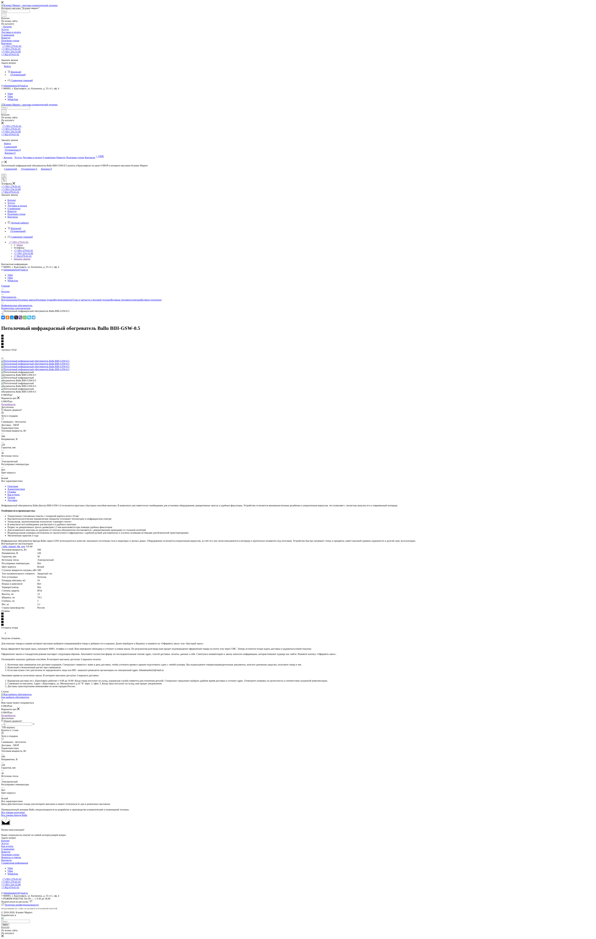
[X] (16, 317)
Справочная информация (14, 863)
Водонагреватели (63, 300)
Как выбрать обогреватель (15, 697)
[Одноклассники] (7, 317)
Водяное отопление (151, 300)
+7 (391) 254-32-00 (11, 51)
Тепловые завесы (27, 300)
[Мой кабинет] (2, 172)
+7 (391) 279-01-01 (11, 46)
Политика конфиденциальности (22, 904)
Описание (12, 486)
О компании (7, 849)
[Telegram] (33, 317)
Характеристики (16, 489)
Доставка (12, 500)
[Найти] (3, 15)
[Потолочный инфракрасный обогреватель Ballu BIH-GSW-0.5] (35, 361)
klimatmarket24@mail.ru (16, 85)
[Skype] (29, 317)
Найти (5, 924)
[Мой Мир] (12, 317)
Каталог (5, 840)
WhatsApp (12, 99)
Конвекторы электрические (15, 308)
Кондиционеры (9, 300)
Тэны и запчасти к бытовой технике (91, 300)
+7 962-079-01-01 (10, 54)
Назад (20, 245)
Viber (10, 93)
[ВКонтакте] (3, 317)
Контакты (6, 860)
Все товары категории (13, 812)
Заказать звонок (22, 259)
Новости (5, 851)
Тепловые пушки (45, 300)
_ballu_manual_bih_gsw (13, 546)
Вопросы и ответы (11, 857)
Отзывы (11, 492)
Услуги (5, 843)
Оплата (11, 497)
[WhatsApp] (25, 317)
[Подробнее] (2, 700)
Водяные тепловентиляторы (126, 300)
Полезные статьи (10, 854)
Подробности (8, 404)
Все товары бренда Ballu (14, 815)
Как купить (13, 494)
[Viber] (20, 317)
